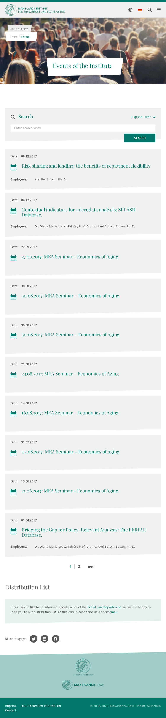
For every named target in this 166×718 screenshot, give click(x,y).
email (113, 612)
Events (25, 37)
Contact (10, 710)
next (91, 566)
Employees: (19, 179)
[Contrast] (130, 10)
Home (13, 37)
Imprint (10, 706)
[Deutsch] (140, 10)
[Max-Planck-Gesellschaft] (83, 667)
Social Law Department (104, 607)
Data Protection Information (41, 706)
